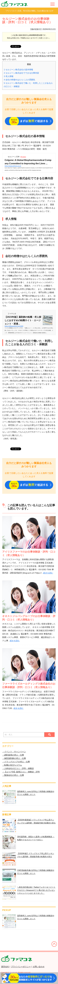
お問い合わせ (38, 966)
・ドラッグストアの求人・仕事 (16, 762)
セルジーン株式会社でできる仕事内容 (21, 73)
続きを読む (48, 573)
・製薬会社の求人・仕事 (13, 775)
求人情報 (8, 76)
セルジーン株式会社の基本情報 (18, 69)
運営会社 (5, 966)
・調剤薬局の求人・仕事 (13, 755)
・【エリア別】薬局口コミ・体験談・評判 (21, 772)
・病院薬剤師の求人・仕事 (14, 758)
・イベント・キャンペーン (14, 751)
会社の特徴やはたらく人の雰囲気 (19, 80)
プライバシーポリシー (21, 966)
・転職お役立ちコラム (12, 765)
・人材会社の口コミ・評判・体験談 (18, 768)
